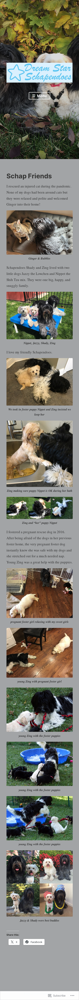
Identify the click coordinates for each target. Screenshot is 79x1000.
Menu (41, 96)
